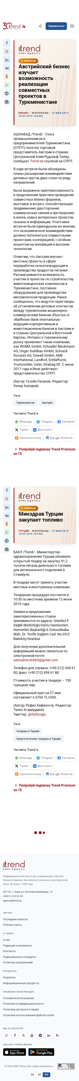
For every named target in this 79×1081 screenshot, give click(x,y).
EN (32, 1074)
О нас (6, 939)
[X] (23, 1035)
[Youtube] (31, 1035)
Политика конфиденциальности (23, 1003)
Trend (34, 161)
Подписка (9, 977)
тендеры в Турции (27, 731)
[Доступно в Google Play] (41, 1052)
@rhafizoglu (37, 714)
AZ (39, 1074)
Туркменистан (25, 402)
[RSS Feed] (57, 1035)
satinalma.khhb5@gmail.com (35, 660)
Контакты (9, 951)
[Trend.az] (14, 26)
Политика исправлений (18, 962)
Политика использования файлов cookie (28, 1015)
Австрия (47, 402)
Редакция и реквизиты (17, 945)
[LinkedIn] (48, 1035)
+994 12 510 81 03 (13, 896)
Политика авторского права (21, 1009)
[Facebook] (15, 1035)
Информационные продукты (21, 983)
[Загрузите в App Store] (14, 1052)
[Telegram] (40, 1035)
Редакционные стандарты (19, 956)
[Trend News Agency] (14, 865)
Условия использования (18, 998)
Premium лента (12, 924)
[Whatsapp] (6, 1035)
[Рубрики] (72, 26)
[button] (6, 43)
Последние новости (15, 919)
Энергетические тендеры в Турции (38, 738)
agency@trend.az (12, 900)
